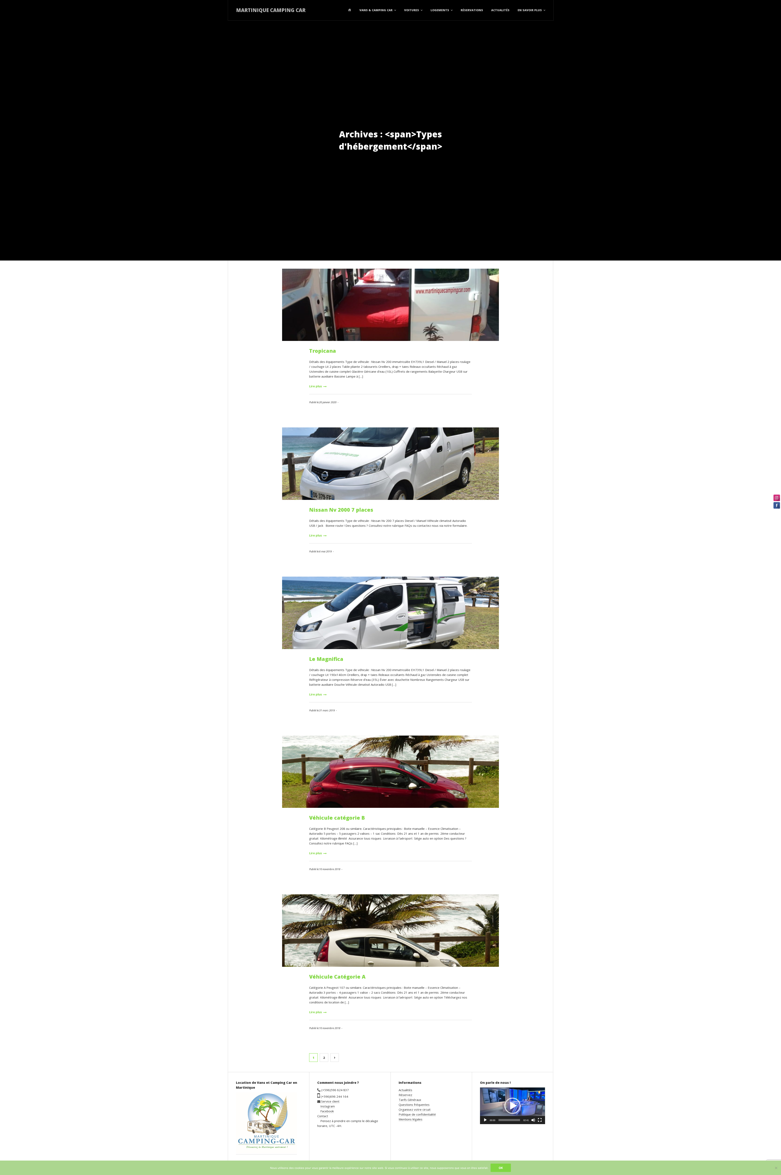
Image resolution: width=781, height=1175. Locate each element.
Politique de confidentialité (417, 1114)
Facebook (327, 1111)
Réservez (405, 1095)
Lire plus (315, 386)
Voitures (411, 10)
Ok (501, 1168)
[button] (512, 1106)
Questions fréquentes (414, 1105)
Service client (329, 1101)
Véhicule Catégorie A (337, 976)
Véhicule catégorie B (337, 817)
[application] (512, 1105)
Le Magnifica (326, 658)
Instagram (327, 1106)
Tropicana (322, 350)
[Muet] (533, 1120)
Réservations (472, 10)
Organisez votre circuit (415, 1109)
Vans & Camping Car (376, 10)
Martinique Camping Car (270, 10)
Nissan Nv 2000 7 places (341, 509)
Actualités (500, 10)
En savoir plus (530, 10)
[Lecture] (485, 1120)
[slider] (509, 1120)
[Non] (776, 1168)
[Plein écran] (540, 1120)
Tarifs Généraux (410, 1100)
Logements (440, 10)
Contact (322, 1116)
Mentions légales (410, 1119)
